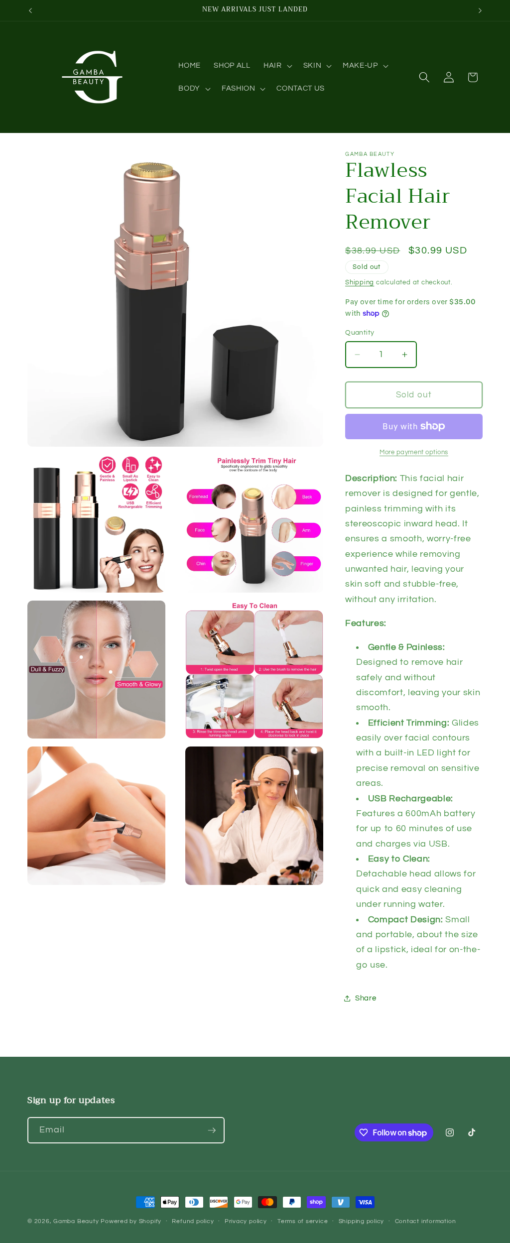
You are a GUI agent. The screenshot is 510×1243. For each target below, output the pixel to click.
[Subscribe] (212, 1130)
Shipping (359, 282)
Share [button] (365, 998)
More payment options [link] (414, 452)
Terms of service (302, 1221)
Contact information (425, 1221)
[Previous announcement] (30, 10)
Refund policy (193, 1221)
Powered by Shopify (131, 1221)
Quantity (360, 332)
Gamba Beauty (76, 1221)
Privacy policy (246, 1221)
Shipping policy (361, 1221)
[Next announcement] (480, 10)
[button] (277, 65)
